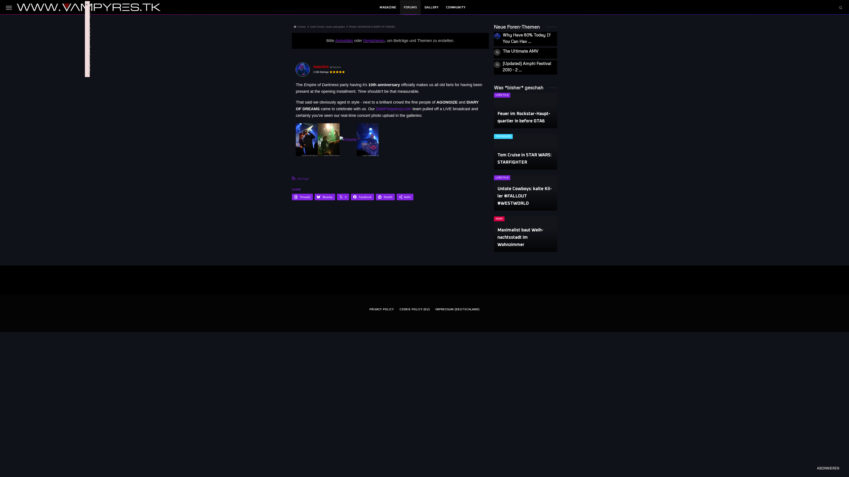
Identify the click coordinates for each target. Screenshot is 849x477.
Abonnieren (828, 468)
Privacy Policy (381, 309)
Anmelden (344, 40)
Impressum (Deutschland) (457, 309)
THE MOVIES (503, 136)
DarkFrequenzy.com (393, 109)
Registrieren (374, 40)
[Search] (840, 8)
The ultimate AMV (520, 50)
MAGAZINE (388, 7)
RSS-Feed (302, 179)
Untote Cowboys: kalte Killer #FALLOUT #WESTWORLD (524, 196)
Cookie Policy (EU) (415, 309)
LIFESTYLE (502, 95)
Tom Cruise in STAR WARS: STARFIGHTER (524, 159)
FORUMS (410, 7)
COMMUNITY (456, 7)
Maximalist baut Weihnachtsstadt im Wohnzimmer (520, 237)
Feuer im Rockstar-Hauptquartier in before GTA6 (523, 117)
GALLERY (431, 7)
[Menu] (9, 7)
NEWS (499, 219)
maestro (321, 66)
